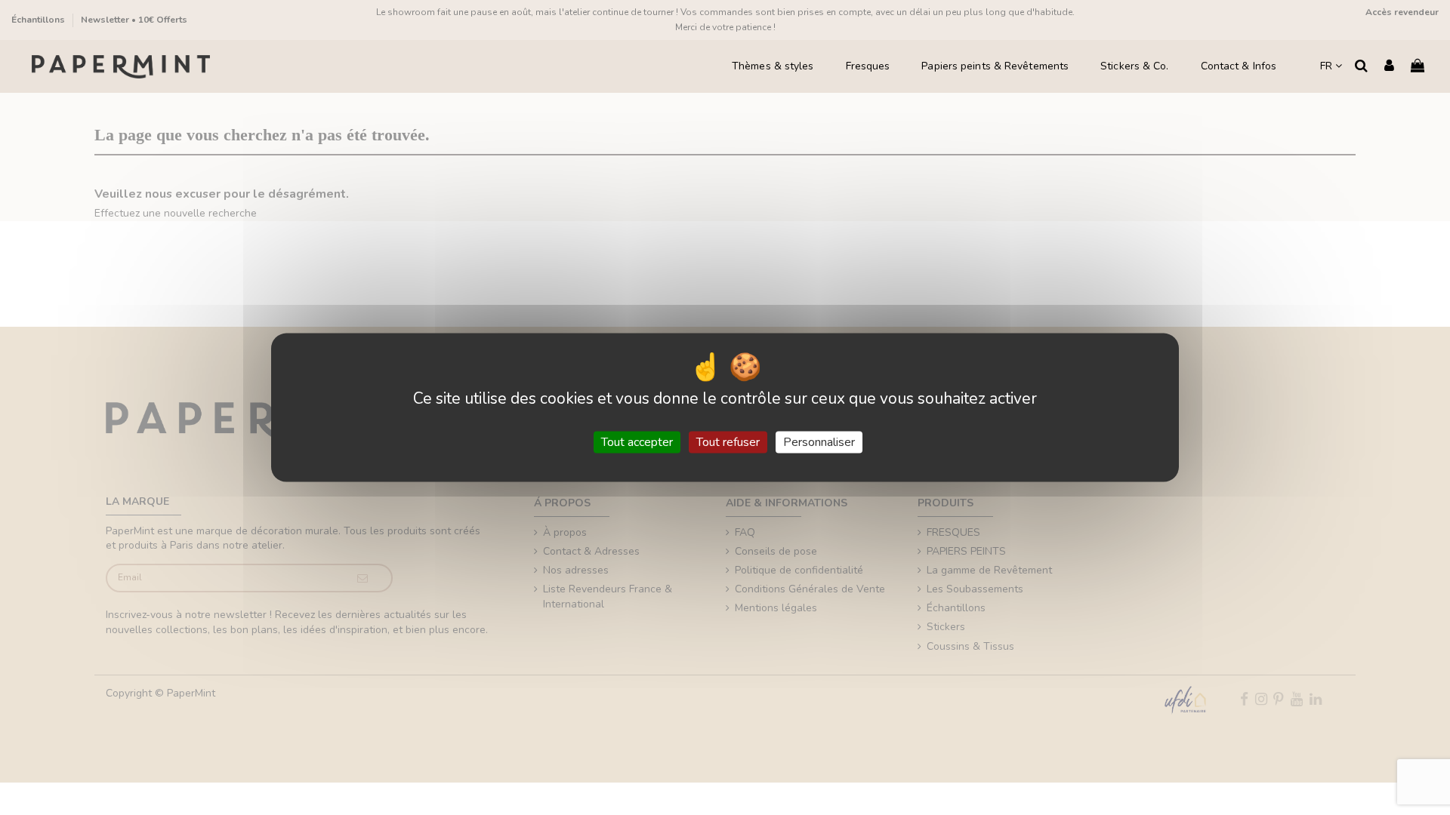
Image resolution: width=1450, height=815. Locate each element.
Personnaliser (819, 441)
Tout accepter (637, 441)
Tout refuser (728, 441)
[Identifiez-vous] (1389, 67)
